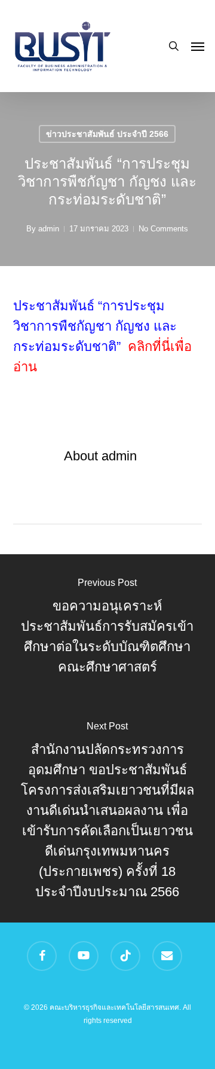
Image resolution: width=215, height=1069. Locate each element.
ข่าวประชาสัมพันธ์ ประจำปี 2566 (107, 134)
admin (48, 228)
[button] (197, 46)
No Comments (163, 228)
